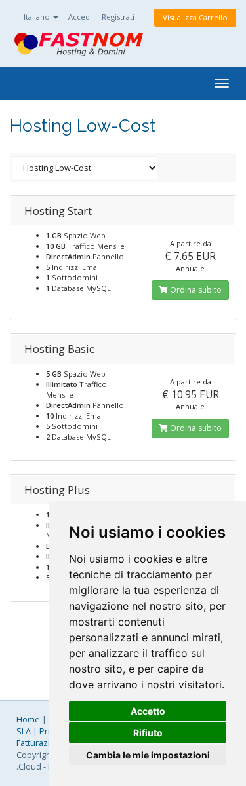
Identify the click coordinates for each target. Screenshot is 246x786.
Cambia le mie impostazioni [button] (148, 754)
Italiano (38, 17)
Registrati (118, 17)
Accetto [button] (148, 711)
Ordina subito (195, 289)
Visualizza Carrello (195, 17)
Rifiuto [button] (148, 732)
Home (28, 719)
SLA (23, 731)
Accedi (80, 17)
